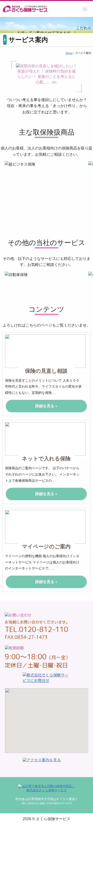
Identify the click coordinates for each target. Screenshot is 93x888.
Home (69, 53)
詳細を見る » (46, 406)
